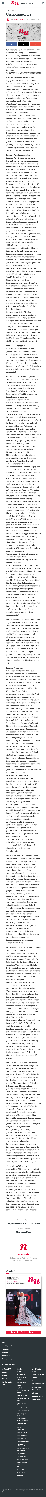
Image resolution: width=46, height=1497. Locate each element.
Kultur (34, 1378)
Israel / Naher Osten (37, 1370)
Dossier (19, 1369)
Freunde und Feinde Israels (23, 1391)
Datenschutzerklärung (10, 1359)
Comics (19, 1385)
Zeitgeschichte (37, 1399)
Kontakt (5, 1352)
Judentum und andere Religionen (22, 1419)
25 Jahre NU (20, 1371)
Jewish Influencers (23, 1411)
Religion (35, 1393)
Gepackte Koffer (22, 1395)
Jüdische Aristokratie (20, 1428)
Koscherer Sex (21, 1456)
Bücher (4, 1379)
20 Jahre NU (6, 1369)
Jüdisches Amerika (23, 1441)
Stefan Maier (18, 20)
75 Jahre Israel (21, 1374)
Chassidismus (21, 1382)
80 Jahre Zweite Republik (22, 1378)
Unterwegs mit (37, 1396)
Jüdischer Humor (22, 1435)
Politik (34, 1381)
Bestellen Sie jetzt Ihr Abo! (23, 1332)
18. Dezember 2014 (32, 20)
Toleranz (19, 1467)
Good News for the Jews (23, 1399)
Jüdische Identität (22, 1432)
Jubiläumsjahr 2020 (21, 1414)
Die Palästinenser (22, 1388)
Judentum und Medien (21, 1424)
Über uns (5, 1343)
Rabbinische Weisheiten (36, 1389)
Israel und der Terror (21, 1404)
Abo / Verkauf (7, 1346)
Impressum (6, 1355)
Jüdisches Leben (38, 1374)
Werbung (5, 1349)
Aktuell (4, 1372)
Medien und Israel (22, 1459)
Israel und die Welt (23, 1408)
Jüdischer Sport (22, 1438)
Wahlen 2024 (21, 1470)
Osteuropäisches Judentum (22, 1463)
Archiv (14, 10)
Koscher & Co (21, 1453)
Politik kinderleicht (38, 1383)
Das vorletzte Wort (7, 1383)
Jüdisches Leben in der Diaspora (23, 1449)
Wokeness (20, 1475)
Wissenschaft (21, 1473)
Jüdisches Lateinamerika (21, 1445)
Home (8, 10)
